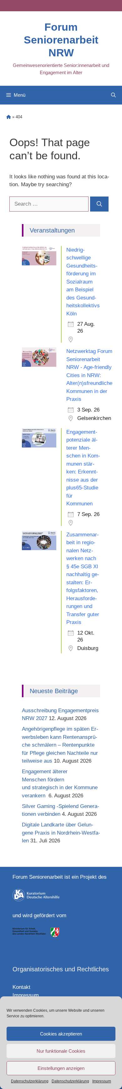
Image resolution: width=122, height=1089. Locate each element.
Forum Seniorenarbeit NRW (61, 40)
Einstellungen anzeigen (61, 1068)
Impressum (101, 1081)
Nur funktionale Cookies (61, 1051)
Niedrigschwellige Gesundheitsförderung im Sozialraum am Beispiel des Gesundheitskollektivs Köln (83, 282)
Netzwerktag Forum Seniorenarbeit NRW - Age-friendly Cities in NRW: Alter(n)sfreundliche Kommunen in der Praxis (89, 375)
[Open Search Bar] (113, 95)
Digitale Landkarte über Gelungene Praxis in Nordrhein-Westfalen (61, 833)
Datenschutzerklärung (29, 1081)
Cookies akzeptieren (61, 1033)
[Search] (99, 204)
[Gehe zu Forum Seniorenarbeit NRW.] (8, 117)
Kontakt (21, 987)
